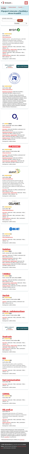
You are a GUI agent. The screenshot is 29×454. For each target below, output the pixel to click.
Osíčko (13, 105)
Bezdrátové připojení (7, 91)
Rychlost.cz (3, 7)
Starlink (5, 295)
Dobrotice (4, 98)
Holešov (21, 98)
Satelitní (4, 52)
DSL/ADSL (4, 46)
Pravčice (8, 106)
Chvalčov (21, 99)
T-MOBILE (6, 274)
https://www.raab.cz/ (7, 89)
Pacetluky (17, 105)
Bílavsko (11, 95)
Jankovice (4, 101)
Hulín (7, 99)
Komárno (19, 101)
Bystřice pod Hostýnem (15, 96)
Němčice (4, 105)
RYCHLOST (8, 3)
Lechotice (15, 102)
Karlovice (10, 101)
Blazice (15, 95)
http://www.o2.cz (6, 127)
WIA (4, 358)
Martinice (14, 103)
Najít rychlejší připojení (22, 66)
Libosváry (20, 102)
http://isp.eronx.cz (6, 37)
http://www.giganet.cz (7, 178)
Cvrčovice (23, 96)
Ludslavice (9, 103)
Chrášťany (15, 99)
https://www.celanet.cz (7, 210)
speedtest (6, 437)
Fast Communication (11, 380)
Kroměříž (20, 7)
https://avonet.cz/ (6, 152)
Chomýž (11, 99)
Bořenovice (21, 95)
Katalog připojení (12, 7)
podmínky (21, 439)
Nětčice (9, 105)
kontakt (19, 446)
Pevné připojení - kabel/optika (9, 49)
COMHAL (6, 394)
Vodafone (6, 249)
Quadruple (7, 336)
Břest (7, 96)
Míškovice (19, 103)
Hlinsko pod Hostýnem (13, 98)
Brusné (4, 96)
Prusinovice (13, 106)
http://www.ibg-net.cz (7, 237)
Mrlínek (24, 103)
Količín (14, 101)
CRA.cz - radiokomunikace (13, 311)
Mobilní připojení (6, 55)
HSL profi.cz (7, 409)
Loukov (4, 103)
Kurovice (10, 102)
